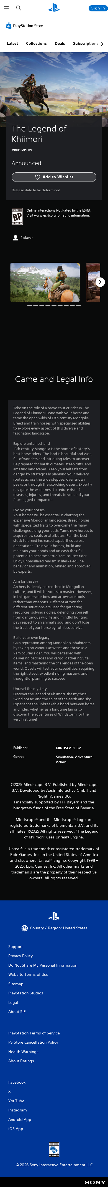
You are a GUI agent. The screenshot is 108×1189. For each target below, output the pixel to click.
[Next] (100, 282)
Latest (12, 43)
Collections (36, 43)
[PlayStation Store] (25, 25)
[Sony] (95, 1186)
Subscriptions (86, 43)
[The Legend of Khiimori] (45, 282)
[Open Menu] (6, 8)
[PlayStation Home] (54, 8)
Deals (60, 43)
